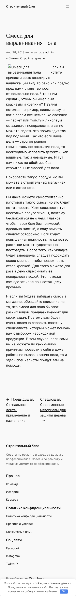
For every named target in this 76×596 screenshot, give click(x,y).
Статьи (14, 58)
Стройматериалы (32, 58)
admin (49, 52)
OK (64, 591)
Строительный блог (20, 6)
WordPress (36, 578)
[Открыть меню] (67, 6)
